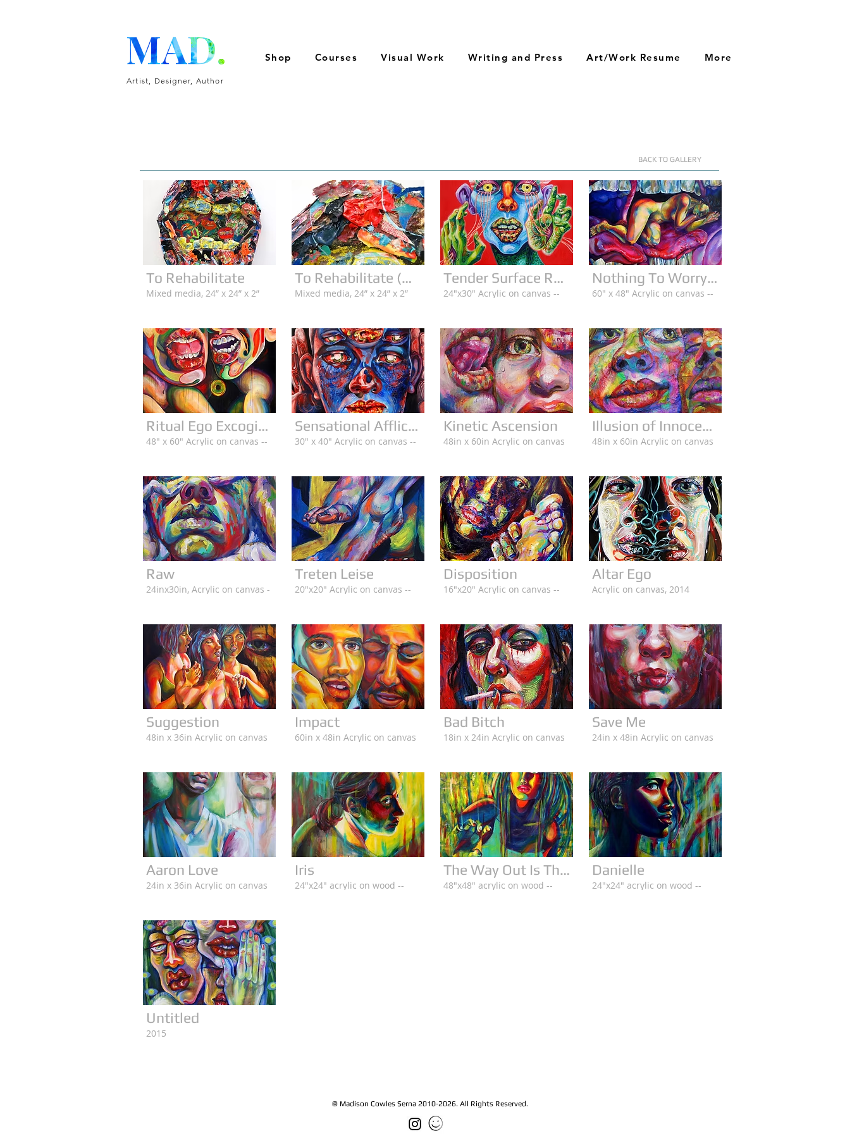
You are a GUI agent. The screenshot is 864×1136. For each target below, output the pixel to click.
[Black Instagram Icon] (415, 1124)
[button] (413, 58)
